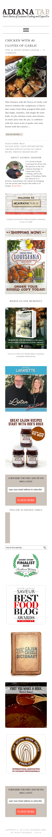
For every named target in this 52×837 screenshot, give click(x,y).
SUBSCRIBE (26, 500)
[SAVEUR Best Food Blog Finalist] (26, 626)
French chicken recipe (25, 152)
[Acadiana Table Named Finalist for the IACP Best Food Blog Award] (26, 776)
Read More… (17, 186)
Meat (22, 144)
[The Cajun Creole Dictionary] (26, 677)
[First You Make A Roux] (26, 729)
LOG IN (38, 832)
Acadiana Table (26, 12)
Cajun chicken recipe (31, 146)
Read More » (14, 134)
